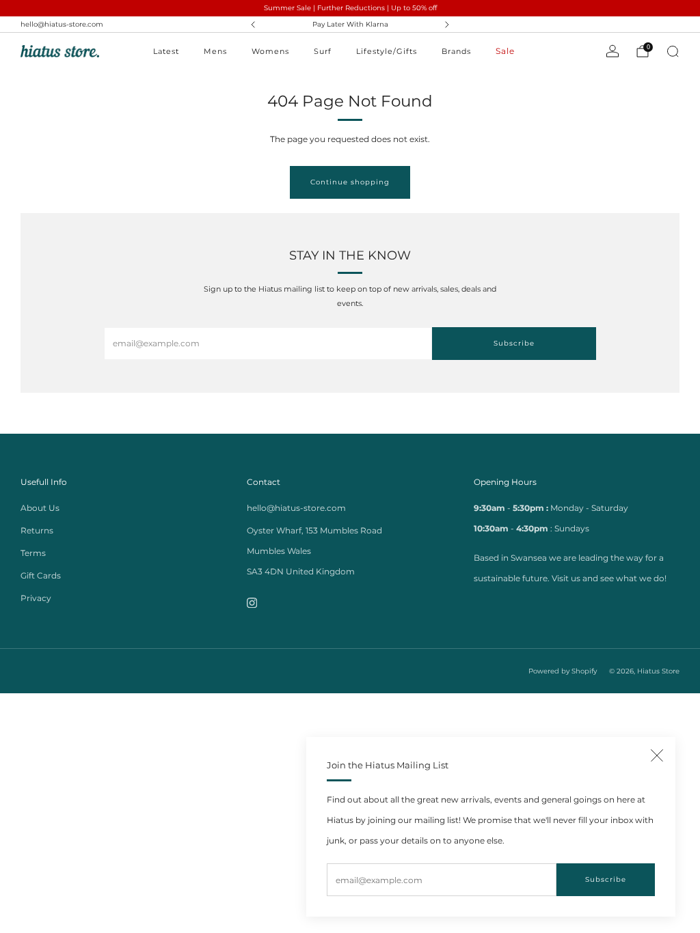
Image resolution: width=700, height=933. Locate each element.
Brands (456, 51)
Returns (37, 530)
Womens (270, 51)
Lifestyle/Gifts (386, 51)
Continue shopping (350, 182)
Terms (33, 553)
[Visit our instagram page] (252, 602)
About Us (40, 508)
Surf (323, 51)
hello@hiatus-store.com (62, 24)
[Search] (672, 51)
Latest (166, 51)
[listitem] (350, 24)
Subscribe (605, 879)
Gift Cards (41, 575)
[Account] (612, 51)
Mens (215, 51)
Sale (505, 51)
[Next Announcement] (447, 24)
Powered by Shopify (562, 671)
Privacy (36, 598)
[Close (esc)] (656, 755)
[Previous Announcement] (252, 24)
